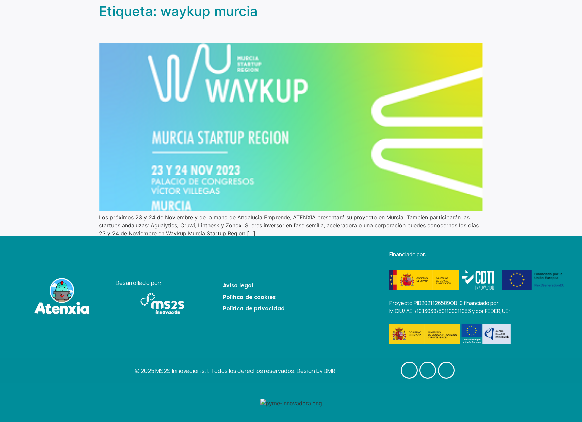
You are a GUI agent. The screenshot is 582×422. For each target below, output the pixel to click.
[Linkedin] (427, 370)
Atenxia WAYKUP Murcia (161, 31)
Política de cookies (249, 297)
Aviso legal (238, 285)
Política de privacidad (254, 308)
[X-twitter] (409, 370)
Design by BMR (316, 371)
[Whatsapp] (446, 370)
